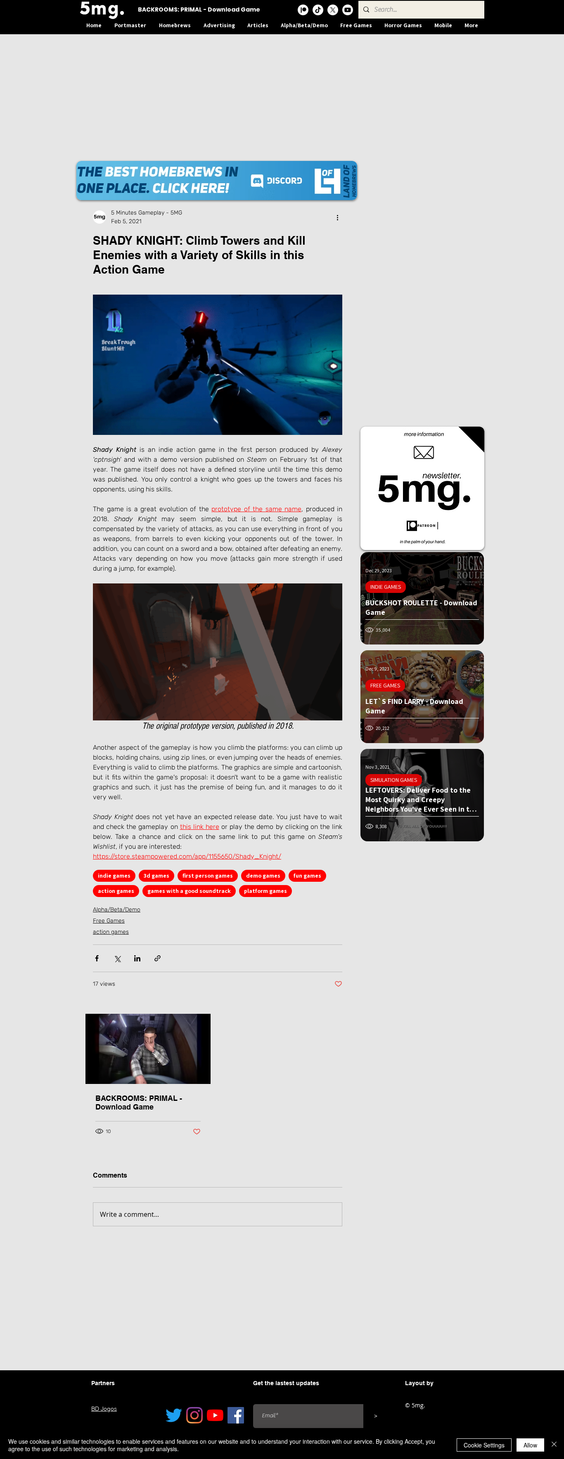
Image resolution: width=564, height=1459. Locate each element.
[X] (332, 10)
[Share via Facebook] (97, 958)
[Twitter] (174, 1415)
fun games (307, 875)
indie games (114, 875)
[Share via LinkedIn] (137, 958)
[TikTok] (318, 10)
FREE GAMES (385, 685)
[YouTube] (215, 1415)
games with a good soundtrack (189, 891)
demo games (263, 875)
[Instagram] (194, 1415)
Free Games (109, 920)
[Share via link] (157, 958)
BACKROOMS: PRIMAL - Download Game (138, 1102)
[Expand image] (217, 365)
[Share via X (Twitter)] (117, 958)
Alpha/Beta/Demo (116, 909)
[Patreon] (303, 10)
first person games (207, 875)
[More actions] (337, 217)
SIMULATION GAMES (393, 780)
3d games (156, 875)
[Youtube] (347, 10)
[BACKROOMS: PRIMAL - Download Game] (148, 1049)
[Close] (554, 1445)
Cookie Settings (484, 1445)
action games (116, 891)
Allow (530, 1445)
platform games (265, 891)
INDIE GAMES (385, 586)
